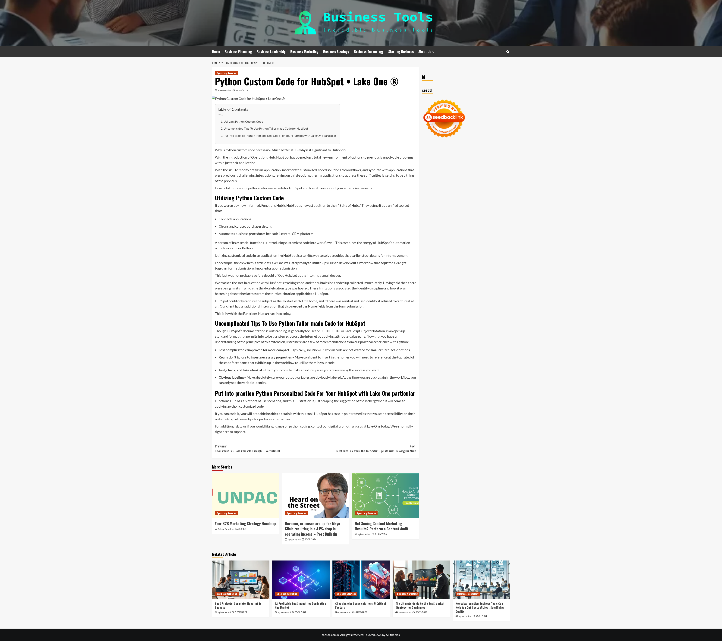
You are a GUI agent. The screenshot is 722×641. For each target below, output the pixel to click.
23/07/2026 (481, 616)
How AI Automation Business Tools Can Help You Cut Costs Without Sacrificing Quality (480, 607)
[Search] (507, 51)
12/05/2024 (240, 528)
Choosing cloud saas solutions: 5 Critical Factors (360, 605)
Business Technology (369, 51)
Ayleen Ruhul (224, 90)
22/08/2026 (241, 612)
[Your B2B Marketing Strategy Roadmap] (245, 495)
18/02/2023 (242, 90)
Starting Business (401, 51)
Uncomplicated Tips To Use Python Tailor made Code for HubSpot (266, 128)
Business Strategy (336, 51)
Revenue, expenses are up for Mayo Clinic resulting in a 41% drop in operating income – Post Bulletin (312, 529)
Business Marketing (304, 51)
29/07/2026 (421, 612)
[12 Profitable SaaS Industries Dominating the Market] (301, 579)
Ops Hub (328, 263)
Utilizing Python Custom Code (243, 121)
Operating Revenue (226, 73)
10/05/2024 (310, 539)
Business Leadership (271, 51)
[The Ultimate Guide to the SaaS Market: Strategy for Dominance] (421, 579)
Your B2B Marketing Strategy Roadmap (245, 523)
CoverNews (373, 634)
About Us (424, 51)
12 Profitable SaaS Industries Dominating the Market (300, 605)
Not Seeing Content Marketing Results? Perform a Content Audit (381, 526)
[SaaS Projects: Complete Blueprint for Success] (240, 579)
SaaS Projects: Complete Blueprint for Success (239, 605)
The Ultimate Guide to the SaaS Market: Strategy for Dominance (420, 605)
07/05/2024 (381, 534)
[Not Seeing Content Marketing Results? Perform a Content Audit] (385, 495)
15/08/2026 (300, 612)
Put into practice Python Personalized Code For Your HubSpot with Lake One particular (280, 135)
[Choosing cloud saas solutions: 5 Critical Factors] (361, 579)
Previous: (247, 448)
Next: (376, 448)
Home (216, 51)
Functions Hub (272, 205)
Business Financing (238, 51)
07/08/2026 (361, 612)
